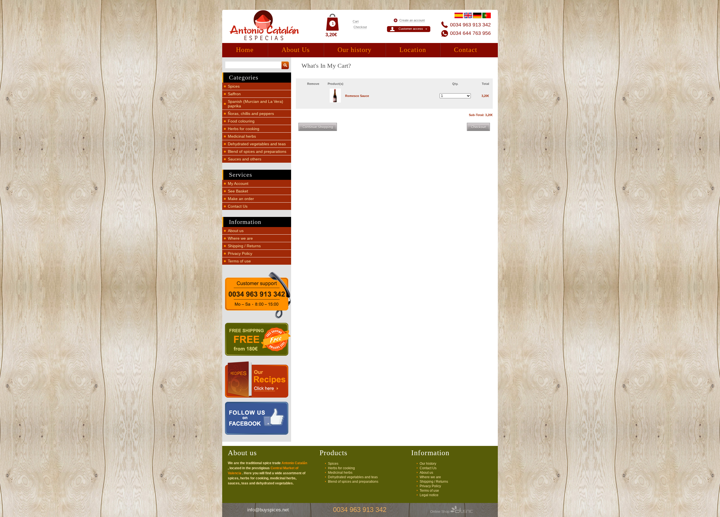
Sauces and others (244, 159)
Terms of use (239, 261)
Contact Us (238, 206)
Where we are (240, 238)
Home (245, 49)
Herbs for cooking (243, 128)
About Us (296, 49)
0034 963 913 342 (470, 25)
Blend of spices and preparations (257, 151)
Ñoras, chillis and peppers (251, 113)
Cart (356, 21)
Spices (234, 86)
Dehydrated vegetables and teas (257, 144)
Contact (465, 49)
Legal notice (429, 495)
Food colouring (241, 121)
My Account (238, 183)
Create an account (412, 20)
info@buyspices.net (268, 510)
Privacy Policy (240, 253)
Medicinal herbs (242, 136)
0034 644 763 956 (470, 33)
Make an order (241, 198)
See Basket (238, 191)
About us (236, 230)
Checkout (360, 27)
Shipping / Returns (244, 246)
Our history (355, 49)
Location (412, 49)
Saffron (234, 94)
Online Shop (440, 512)
